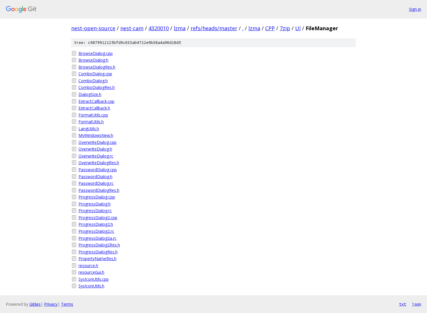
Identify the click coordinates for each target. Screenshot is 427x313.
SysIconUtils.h (91, 286)
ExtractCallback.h (94, 108)
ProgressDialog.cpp (96, 197)
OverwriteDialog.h (95, 149)
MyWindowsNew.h (95, 135)
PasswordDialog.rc (96, 183)
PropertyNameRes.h (97, 258)
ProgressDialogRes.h (98, 252)
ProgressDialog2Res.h (99, 245)
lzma (180, 28)
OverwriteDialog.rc (95, 156)
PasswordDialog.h (95, 176)
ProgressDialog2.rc (96, 231)
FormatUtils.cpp (93, 115)
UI (298, 28)
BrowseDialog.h (93, 60)
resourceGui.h (91, 272)
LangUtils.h (88, 128)
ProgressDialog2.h (95, 224)
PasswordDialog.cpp (97, 169)
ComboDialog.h (93, 80)
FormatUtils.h (91, 121)
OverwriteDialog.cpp (97, 142)
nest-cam (131, 28)
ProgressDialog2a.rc (97, 238)
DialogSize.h (89, 94)
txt (402, 304)
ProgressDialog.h (94, 204)
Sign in (415, 9)
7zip (285, 28)
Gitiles (35, 304)
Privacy (51, 304)
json (416, 304)
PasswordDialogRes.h (98, 190)
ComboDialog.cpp (95, 73)
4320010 (158, 28)
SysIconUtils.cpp (93, 279)
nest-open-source (93, 28)
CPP (270, 28)
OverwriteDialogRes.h (98, 162)
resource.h (88, 265)
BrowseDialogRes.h (96, 67)
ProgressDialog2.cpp (97, 217)
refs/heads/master (214, 28)
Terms (67, 304)
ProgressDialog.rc (95, 210)
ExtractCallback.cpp (96, 101)
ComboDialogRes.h (96, 87)
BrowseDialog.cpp (95, 53)
